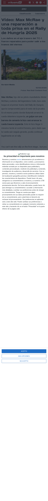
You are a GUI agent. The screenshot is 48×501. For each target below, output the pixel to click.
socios (19, 159)
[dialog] (24, 325)
